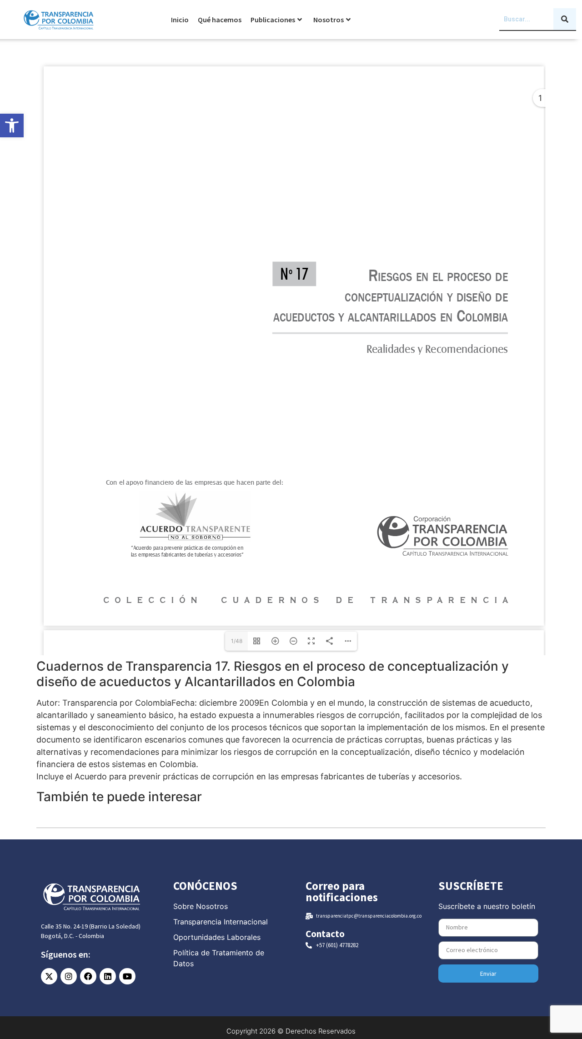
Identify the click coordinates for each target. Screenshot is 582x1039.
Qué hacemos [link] (219, 19)
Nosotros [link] (328, 19)
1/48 (236, 640)
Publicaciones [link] (273, 19)
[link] (12, 125)
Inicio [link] (180, 19)
